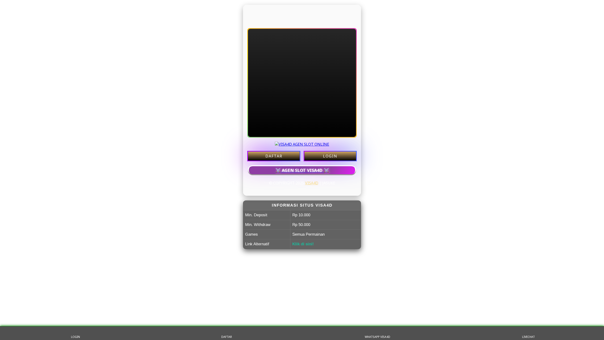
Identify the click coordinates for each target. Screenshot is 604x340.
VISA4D (311, 183)
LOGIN (330, 156)
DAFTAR (273, 156)
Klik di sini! (303, 244)
